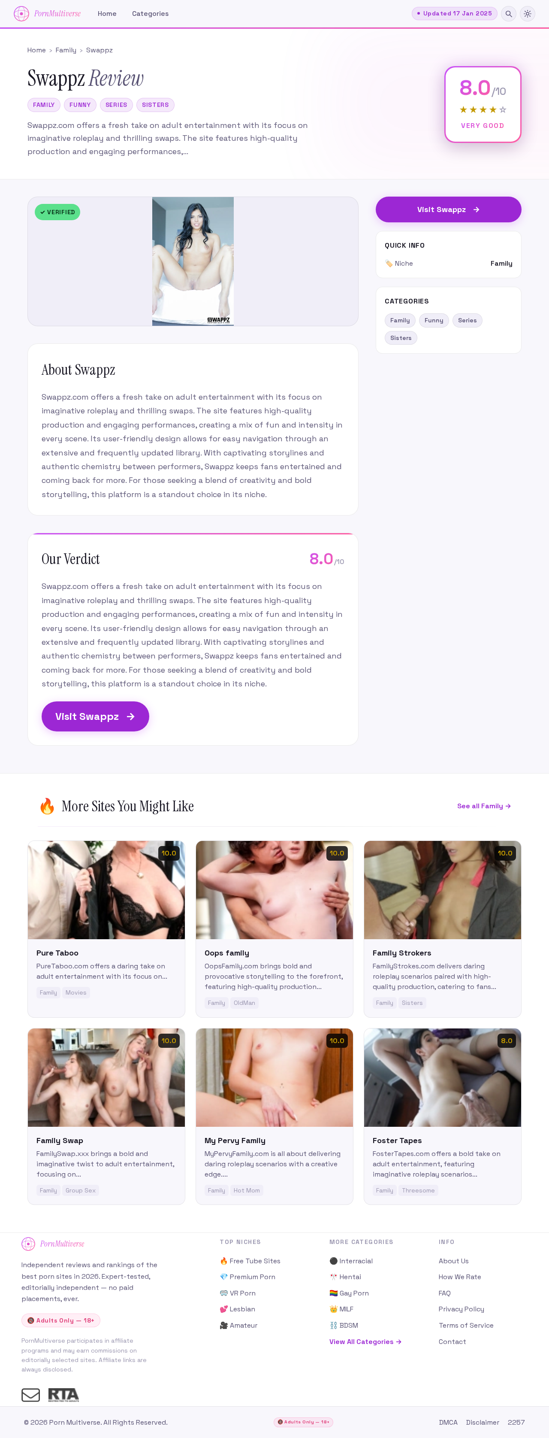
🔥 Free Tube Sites (250, 1260)
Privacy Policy (461, 1309)
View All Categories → (365, 1341)
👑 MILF (341, 1309)
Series (116, 105)
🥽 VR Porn (238, 1293)
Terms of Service (466, 1325)
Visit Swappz (95, 716)
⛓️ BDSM (343, 1325)
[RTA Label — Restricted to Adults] (63, 1395)
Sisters (155, 105)
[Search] (508, 13)
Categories (150, 13)
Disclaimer (482, 1422)
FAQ (445, 1293)
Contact (452, 1341)
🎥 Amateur (238, 1325)
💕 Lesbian (237, 1309)
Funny (80, 105)
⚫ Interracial (351, 1260)
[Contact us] (30, 1395)
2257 (516, 1422)
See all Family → (484, 805)
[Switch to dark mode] (527, 13)
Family (44, 105)
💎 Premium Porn (247, 1276)
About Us (454, 1260)
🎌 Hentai (345, 1276)
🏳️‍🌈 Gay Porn (349, 1293)
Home (107, 13)
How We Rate (460, 1276)
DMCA (448, 1422)
